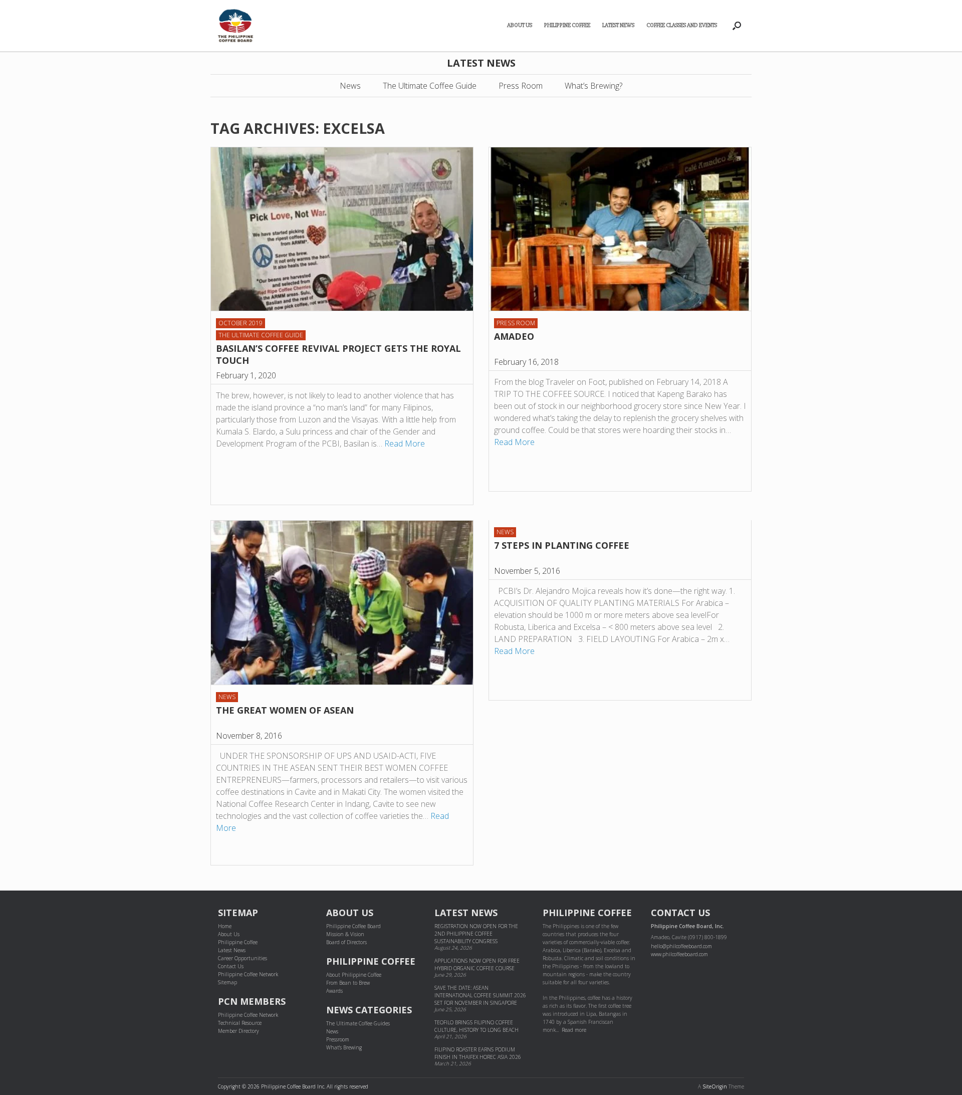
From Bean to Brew (348, 982)
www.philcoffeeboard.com (679, 954)
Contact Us (231, 966)
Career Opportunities (242, 958)
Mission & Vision (345, 934)
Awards (334, 990)
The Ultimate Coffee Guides (358, 1023)
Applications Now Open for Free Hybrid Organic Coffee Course (477, 964)
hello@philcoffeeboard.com (681, 946)
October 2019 (240, 323)
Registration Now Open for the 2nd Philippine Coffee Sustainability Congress (476, 934)
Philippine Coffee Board (353, 926)
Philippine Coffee (567, 25)
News (350, 85)
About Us (519, 25)
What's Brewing (344, 1047)
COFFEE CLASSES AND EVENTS (681, 25)
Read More (404, 443)
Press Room (521, 85)
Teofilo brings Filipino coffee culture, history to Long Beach (476, 1026)
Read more (574, 1029)
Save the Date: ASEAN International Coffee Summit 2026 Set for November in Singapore (480, 995)
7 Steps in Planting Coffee (561, 545)
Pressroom (337, 1039)
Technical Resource (240, 1022)
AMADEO (514, 336)
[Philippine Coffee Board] (235, 26)
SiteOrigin (714, 1086)
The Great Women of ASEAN (285, 710)
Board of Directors (346, 942)
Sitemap (227, 982)
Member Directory (238, 1030)
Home (224, 926)
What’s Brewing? (593, 85)
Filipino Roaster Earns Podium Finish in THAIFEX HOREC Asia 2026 (477, 1053)
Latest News (618, 25)
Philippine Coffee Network (248, 974)
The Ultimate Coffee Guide (429, 85)
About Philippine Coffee (353, 974)
